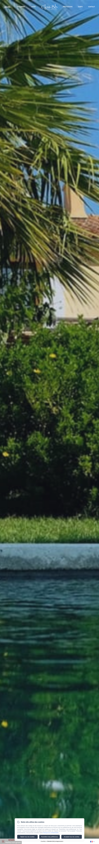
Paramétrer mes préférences (49, 837)
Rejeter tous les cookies (27, 837)
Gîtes (33, 7)
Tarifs (80, 7)
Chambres (21, 7)
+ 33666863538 (50, 841)
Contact (91, 7)
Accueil (7, 6)
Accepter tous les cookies (71, 837)
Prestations (67, 7)
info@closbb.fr (59, 841)
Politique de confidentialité (50, 832)
